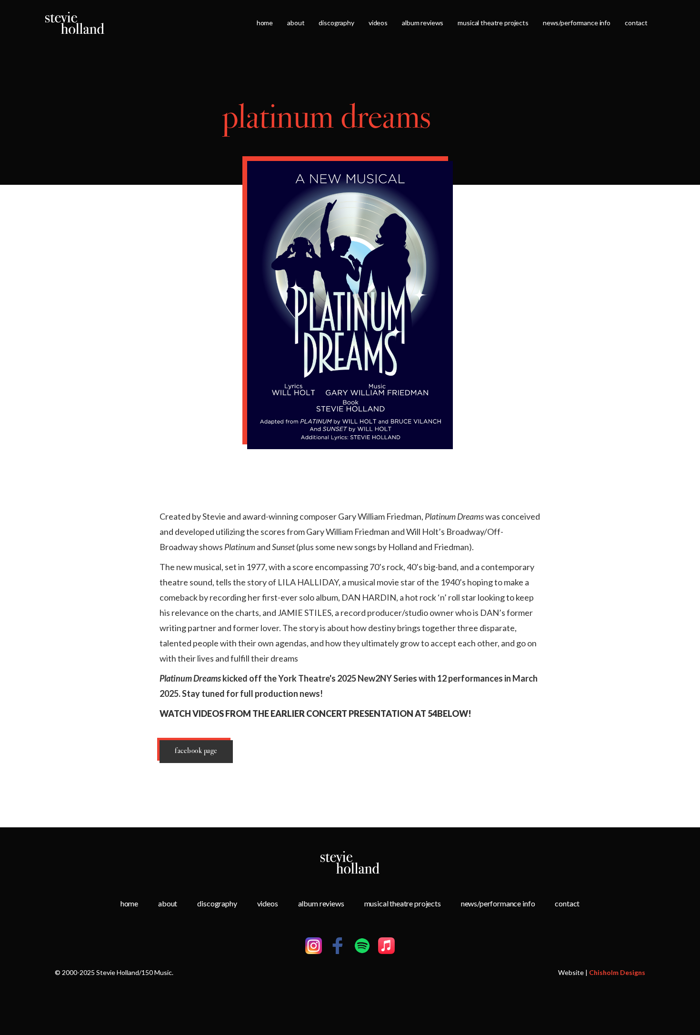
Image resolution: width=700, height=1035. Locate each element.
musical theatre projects (493, 23)
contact (636, 23)
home (265, 23)
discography (336, 23)
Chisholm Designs (617, 972)
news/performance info (576, 23)
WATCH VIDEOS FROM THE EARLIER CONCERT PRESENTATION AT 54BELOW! (315, 713)
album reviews (422, 23)
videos (378, 23)
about (295, 23)
